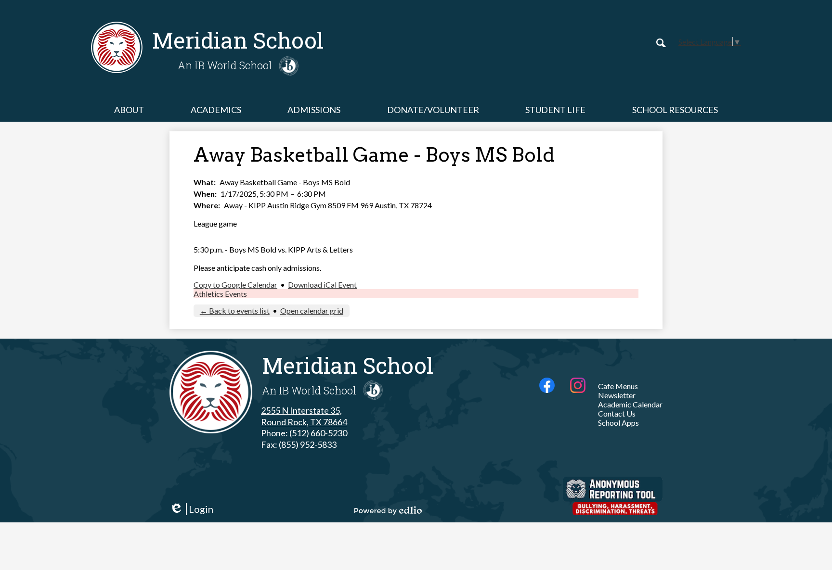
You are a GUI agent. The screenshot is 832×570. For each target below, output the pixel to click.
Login (191, 509)
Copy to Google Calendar (235, 284)
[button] (129, 110)
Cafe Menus (618, 386)
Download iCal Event (322, 284)
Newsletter (617, 395)
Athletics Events (220, 293)
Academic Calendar (630, 404)
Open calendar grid (311, 310)
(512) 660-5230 (318, 433)
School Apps (618, 422)
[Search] (661, 42)
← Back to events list (235, 310)
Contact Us (617, 413)
